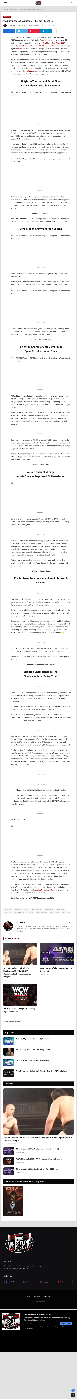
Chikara (25, 909)
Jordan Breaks (19, 912)
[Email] (5, 63)
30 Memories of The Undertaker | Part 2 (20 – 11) (37, 1169)
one (17, 49)
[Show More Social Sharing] (55, 31)
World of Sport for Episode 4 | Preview (32, 1060)
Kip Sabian (29, 912)
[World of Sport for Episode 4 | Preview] (8, 1062)
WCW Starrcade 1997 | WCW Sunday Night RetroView (19, 1010)
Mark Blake (13, 25)
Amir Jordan (8, 909)
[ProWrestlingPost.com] (38, 3)
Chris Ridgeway (36, 909)
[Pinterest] (5, 58)
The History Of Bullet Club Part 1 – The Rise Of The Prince (41, 1071)
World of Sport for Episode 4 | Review (32, 1039)
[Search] (71, 3)
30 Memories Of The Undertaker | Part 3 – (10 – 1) (56, 969)
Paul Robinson (54, 912)
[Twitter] (5, 48)
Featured (7, 17)
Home (6, 9)
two (24, 49)
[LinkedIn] (5, 53)
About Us (46, 1296)
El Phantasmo (60, 909)
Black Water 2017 (58, 43)
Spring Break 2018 (25, 46)
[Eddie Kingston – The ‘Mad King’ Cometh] (8, 1052)
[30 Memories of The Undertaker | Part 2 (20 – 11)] (8, 1171)
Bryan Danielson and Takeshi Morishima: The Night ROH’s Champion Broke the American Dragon (17, 972)
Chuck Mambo (48, 909)
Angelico (18, 909)
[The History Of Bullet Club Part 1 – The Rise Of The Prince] (8, 1073)
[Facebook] (5, 43)
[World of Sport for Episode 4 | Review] (8, 1041)
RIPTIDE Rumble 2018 (47, 46)
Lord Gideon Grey (41, 912)
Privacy (37, 1296)
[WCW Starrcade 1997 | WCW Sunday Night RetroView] (20, 995)
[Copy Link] (5, 68)
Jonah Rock (8, 912)
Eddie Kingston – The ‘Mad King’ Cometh (34, 1049)
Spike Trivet (66, 912)
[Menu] (5, 3)
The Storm (47, 43)
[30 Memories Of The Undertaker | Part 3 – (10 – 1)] (57, 954)
